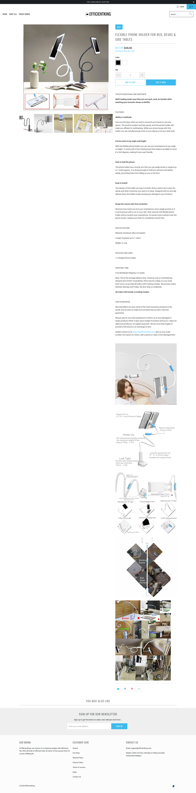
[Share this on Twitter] (118, 689)
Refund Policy (78, 758)
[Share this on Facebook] (125, 689)
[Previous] (21, 67)
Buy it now (161, 82)
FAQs (75, 772)
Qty (116, 70)
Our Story (76, 753)
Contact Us (77, 777)
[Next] (111, 67)
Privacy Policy (78, 762)
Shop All (13, 14)
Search (75, 748)
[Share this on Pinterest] (132, 689)
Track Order (24, 14)
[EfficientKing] (98, 14)
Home (5, 14)
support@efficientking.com (144, 332)
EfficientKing (30, 786)
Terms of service (79, 767)
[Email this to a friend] (139, 689)
